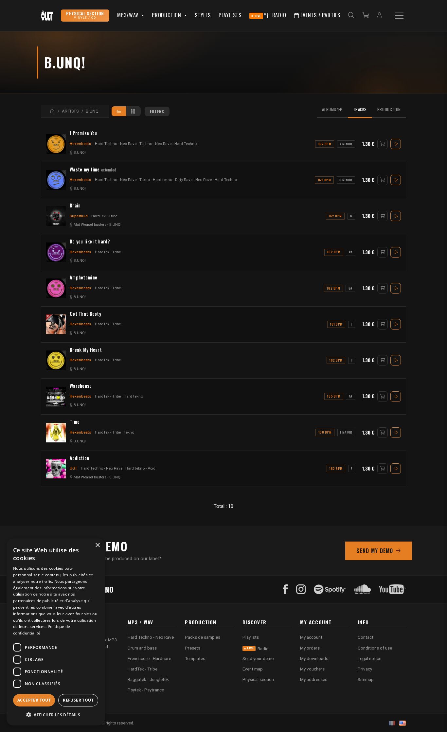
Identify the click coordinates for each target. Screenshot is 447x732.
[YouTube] (392, 589)
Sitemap (366, 679)
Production (389, 109)
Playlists (230, 15)
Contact (365, 637)
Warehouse (81, 386)
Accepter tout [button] (34, 700)
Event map (252, 668)
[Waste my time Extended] (56, 180)
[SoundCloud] (362, 589)
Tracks (360, 109)
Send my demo (374, 551)
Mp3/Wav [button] (128, 15)
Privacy (365, 668)
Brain (75, 205)
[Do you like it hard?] (56, 252)
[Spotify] (330, 589)
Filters (157, 111)
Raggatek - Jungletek (148, 679)
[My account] (379, 15)
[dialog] (56, 631)
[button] (55, 715)
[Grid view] (133, 111)
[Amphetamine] (56, 288)
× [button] (97, 545)
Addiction (79, 458)
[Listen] (395, 144)
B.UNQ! (80, 153)
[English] (402, 723)
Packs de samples (202, 637)
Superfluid (79, 216)
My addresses (313, 679)
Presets (192, 648)
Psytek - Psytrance (146, 689)
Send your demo (258, 658)
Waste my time (93, 169)
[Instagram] (301, 589)
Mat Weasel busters (90, 225)
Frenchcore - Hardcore (149, 658)
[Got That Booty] (56, 324)
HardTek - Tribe (104, 216)
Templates (195, 658)
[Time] (56, 432)
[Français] (392, 723)
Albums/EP (332, 109)
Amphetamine (83, 277)
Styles (203, 15)
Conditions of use (375, 648)
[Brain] (56, 216)
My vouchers (312, 668)
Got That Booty (85, 314)
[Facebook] (285, 589)
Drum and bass (142, 648)
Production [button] (167, 15)
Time (75, 422)
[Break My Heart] (56, 360)
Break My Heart (86, 350)
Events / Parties (319, 15)
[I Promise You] (56, 144)
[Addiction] (56, 468)
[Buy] (382, 144)
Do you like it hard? (90, 241)
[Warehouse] (56, 396)
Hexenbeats (80, 143)
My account (311, 637)
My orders (310, 648)
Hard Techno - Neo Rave (115, 143)
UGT (73, 468)
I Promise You (83, 133)
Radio (270, 15)
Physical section (258, 679)
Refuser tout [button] (78, 700)
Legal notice (369, 658)
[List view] (119, 111)
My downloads (314, 658)
